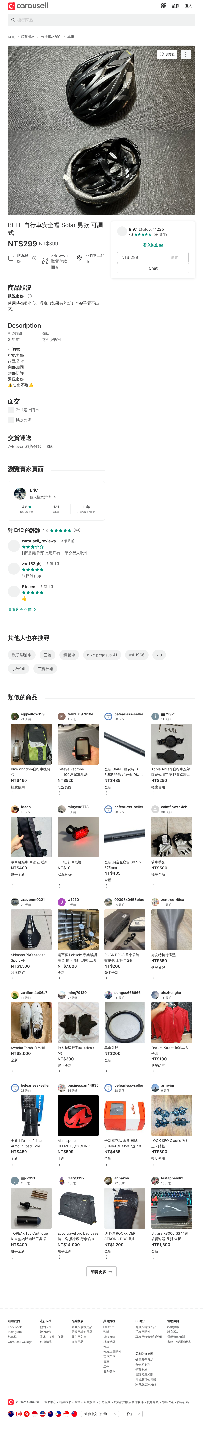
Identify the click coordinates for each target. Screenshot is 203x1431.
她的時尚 (46, 1332)
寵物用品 (77, 1342)
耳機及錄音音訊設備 (148, 1337)
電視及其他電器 (82, 1332)
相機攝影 (173, 1327)
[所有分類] (163, 6)
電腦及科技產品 (145, 1327)
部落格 (12, 1337)
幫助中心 (50, 1402)
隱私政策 (168, 1402)
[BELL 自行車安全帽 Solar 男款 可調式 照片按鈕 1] (101, 88)
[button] (64, 497)
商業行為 (183, 1402)
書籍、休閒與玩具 (179, 1342)
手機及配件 (142, 1332)
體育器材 (141, 1369)
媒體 (77, 1402)
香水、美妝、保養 (52, 1337)
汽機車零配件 (112, 1352)
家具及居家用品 (82, 1327)
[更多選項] (13, 793)
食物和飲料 (142, 1364)
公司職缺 (105, 1402)
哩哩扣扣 (109, 1327)
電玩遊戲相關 (144, 1374)
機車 (106, 1361)
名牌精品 (46, 1342)
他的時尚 (46, 1327)
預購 (106, 1332)
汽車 (106, 1347)
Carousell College (20, 1342)
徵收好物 (109, 1337)
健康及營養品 (144, 1359)
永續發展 (90, 1402)
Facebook (15, 1327)
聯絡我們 (65, 1402)
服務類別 (109, 1371)
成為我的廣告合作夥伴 (129, 1402)
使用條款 (153, 1402)
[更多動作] (186, 54)
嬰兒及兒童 (79, 1337)
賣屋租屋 (109, 1356)
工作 (106, 1366)
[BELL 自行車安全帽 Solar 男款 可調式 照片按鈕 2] (101, 172)
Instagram (15, 1332)
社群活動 (109, 1342)
